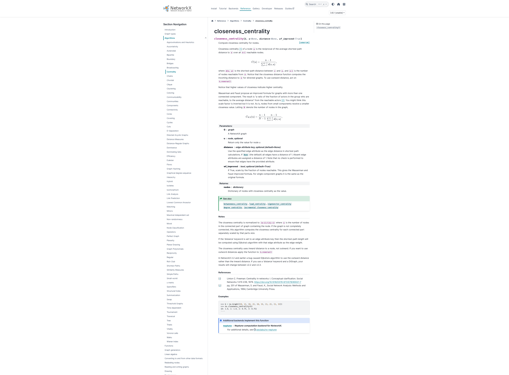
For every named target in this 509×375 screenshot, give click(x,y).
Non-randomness (175, 219)
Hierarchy (171, 177)
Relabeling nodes (172, 362)
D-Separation (173, 131)
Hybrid (170, 181)
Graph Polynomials (175, 249)
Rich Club (171, 261)
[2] (283, 100)
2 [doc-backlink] (220, 285)
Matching (171, 207)
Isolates (170, 185)
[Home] (212, 21)
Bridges (170, 63)
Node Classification (175, 228)
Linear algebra (171, 354)
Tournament (172, 312)
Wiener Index (172, 341)
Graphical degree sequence (179, 173)
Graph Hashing (173, 169)
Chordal (170, 80)
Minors (170, 211)
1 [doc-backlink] (219, 278)
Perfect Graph (173, 236)
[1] (240, 49)
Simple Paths (172, 274)
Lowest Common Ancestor (179, 202)
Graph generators (172, 350)
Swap (169, 299)
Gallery (256, 8)
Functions (169, 346)
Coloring (170, 93)
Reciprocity (172, 253)
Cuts (169, 126)
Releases (278, 8)
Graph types (170, 34)
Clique (169, 84)
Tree (169, 320)
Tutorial (223, 8)
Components (172, 105)
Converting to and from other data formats (184, 358)
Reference (245, 8)
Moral (169, 223)
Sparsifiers (171, 287)
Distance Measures (175, 139)
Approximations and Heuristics (180, 42)
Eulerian (170, 160)
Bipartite (170, 55)
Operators (171, 232)
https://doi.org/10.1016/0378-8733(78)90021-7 (277, 282)
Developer (267, 8)
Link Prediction (173, 198)
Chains (170, 76)
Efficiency (171, 156)
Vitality (170, 329)
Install (214, 8)
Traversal (171, 316)
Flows (169, 164)
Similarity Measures (175, 270)
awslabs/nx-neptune (266, 329)
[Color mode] (333, 4)
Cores (169, 114)
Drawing (168, 371)
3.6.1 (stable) (336, 12)
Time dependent (174, 308)
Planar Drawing (173, 244)
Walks (169, 337)
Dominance (172, 147)
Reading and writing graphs (177, 367)
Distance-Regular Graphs (178, 143)
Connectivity (172, 110)
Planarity (170, 240)
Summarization (173, 295)
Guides (288, 8)
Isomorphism (173, 190)
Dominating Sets (174, 152)
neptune (227, 325)
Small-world (172, 278)
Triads (169, 325)
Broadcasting (173, 67)
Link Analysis (172, 194)
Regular (170, 257)
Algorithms (170, 38)
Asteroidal (171, 51)
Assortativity (172, 46)
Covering (171, 118)
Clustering (171, 88)
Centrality (171, 72)
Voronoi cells (172, 333)
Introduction (170, 30)
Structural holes (174, 291)
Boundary (171, 59)
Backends (233, 8)
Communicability (174, 97)
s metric (170, 282)
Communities (172, 101)
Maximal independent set (178, 215)
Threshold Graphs (175, 303)
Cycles (170, 122)
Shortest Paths (173, 266)
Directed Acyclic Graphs (177, 135)
